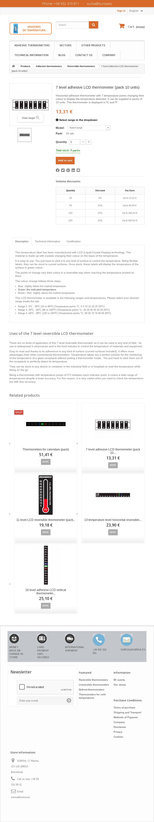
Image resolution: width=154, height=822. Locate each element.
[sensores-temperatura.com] (30, 28)
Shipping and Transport (127, 712)
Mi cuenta (119, 679)
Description (22, 241)
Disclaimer (120, 727)
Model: (60, 127)
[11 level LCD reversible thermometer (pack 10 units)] (46, 495)
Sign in (121, 10)
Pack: (60, 133)
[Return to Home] (13, 66)
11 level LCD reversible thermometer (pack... (45, 519)
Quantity (61, 141)
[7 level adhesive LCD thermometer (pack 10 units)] (113, 424)
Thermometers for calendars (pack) (46, 449)
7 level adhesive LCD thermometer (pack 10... (113, 451)
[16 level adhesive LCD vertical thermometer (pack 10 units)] (46, 565)
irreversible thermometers (94, 684)
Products (25, 66)
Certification (74, 241)
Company (108, 55)
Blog (61, 55)
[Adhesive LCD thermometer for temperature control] (25, 135)
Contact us (83, 55)
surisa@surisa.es (99, 3)
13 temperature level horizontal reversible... (113, 519)
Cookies (118, 736)
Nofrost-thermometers (91, 689)
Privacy (118, 732)
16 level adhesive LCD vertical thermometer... (45, 591)
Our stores (120, 684)
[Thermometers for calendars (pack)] (46, 424)
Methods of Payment (125, 717)
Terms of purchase (124, 707)
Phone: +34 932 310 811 (60, 3)
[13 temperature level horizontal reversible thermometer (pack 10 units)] (113, 495)
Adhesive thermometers (32, 45)
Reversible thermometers (81, 66)
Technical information (31, 55)
